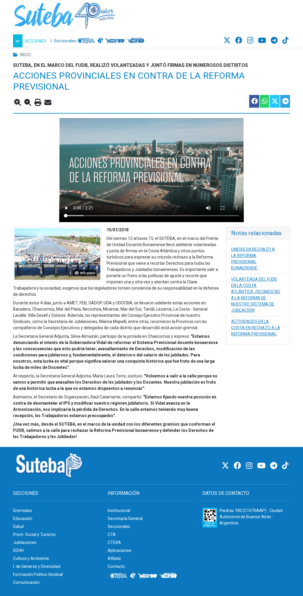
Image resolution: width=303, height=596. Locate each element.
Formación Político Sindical (38, 574)
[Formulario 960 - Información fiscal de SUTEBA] (209, 518)
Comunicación (26, 582)
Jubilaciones (24, 542)
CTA (112, 534)
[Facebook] (239, 40)
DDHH (18, 550)
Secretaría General (125, 518)
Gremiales (22, 510)
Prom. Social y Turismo (34, 534)
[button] (30, 41)
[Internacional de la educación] (100, 40)
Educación (22, 518)
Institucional (119, 510)
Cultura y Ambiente (31, 558)
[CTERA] (86, 40)
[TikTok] (285, 40)
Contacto (116, 566)
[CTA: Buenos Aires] (136, 40)
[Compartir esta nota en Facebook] (254, 101)
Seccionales (65, 40)
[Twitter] (227, 40)
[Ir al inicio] (65, 14)
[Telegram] (275, 40)
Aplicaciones (119, 550)
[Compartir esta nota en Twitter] (274, 101)
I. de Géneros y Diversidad (36, 566)
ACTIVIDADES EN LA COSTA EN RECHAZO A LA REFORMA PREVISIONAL (255, 327)
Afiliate (114, 558)
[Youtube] (263, 40)
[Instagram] (251, 40)
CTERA (114, 542)
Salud (18, 526)
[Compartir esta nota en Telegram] (285, 101)
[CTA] (115, 40)
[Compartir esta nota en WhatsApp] (264, 101)
